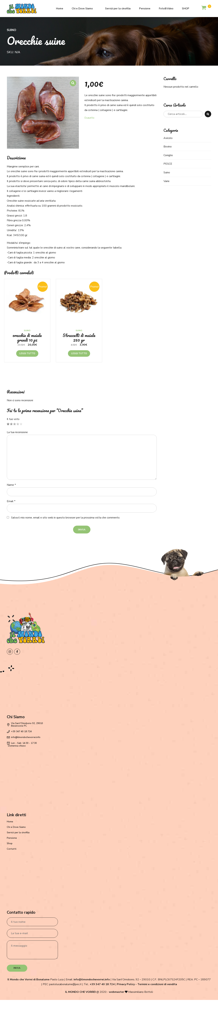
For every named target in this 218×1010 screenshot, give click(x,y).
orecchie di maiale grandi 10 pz (27, 337)
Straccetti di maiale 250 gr (79, 337)
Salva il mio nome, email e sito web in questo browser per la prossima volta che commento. (65, 517)
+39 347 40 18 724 (102, 984)
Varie (166, 181)
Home (59, 8)
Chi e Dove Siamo (82, 8)
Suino (11, 30)
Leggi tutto (27, 353)
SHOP (185, 8)
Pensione (144, 8)
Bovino (168, 146)
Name (11, 485)
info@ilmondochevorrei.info (92, 979)
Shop (9, 843)
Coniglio (168, 155)
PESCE (168, 164)
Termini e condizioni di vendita (157, 984)
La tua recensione (17, 432)
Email (11, 501)
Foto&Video (166, 8)
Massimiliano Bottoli (140, 992)
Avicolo (168, 138)
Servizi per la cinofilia (118, 8)
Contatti (11, 848)
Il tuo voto (13, 419)
